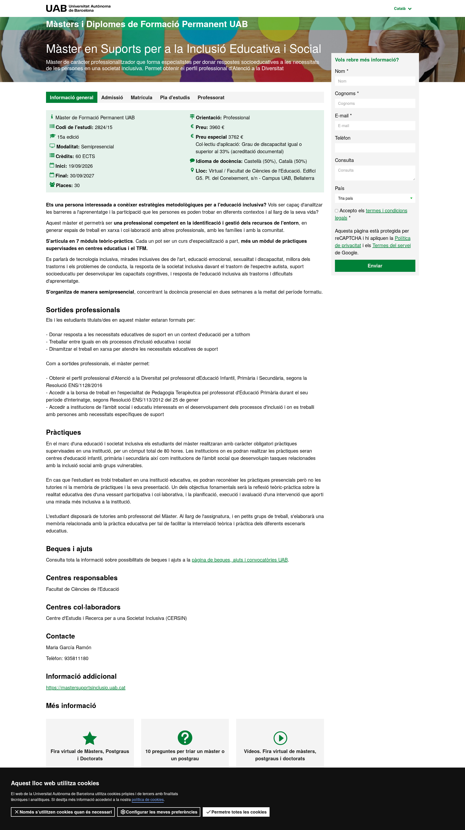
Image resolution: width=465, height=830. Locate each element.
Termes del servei (391, 245)
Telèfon (342, 137)
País (339, 187)
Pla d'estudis (175, 97)
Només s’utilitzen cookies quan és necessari (66, 812)
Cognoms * (347, 93)
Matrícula (141, 97)
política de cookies (148, 799)
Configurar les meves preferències (161, 812)
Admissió (112, 97)
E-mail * (343, 115)
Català (406, 8)
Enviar (375, 265)
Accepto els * (371, 214)
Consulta (344, 159)
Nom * (342, 70)
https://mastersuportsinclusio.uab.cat (85, 687)
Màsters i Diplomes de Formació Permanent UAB (147, 23)
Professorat (211, 97)
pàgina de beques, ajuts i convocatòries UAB (240, 559)
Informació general (71, 97)
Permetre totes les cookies (239, 812)
